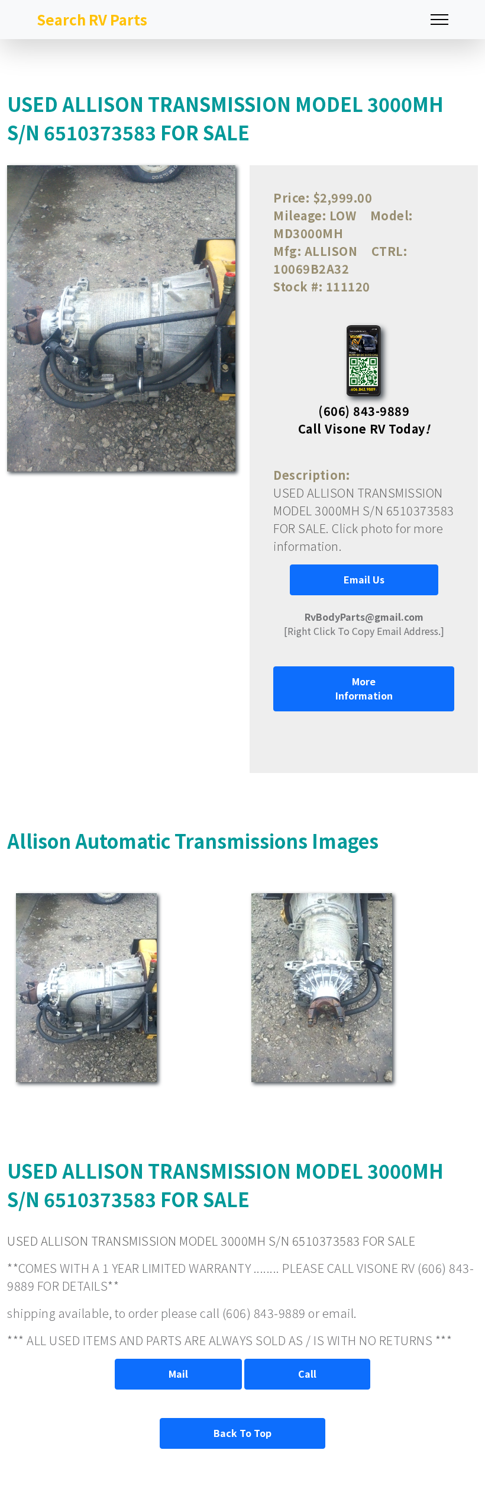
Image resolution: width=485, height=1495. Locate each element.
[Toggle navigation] (439, 19)
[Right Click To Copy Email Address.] (364, 623)
